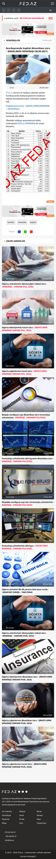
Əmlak (21, 819)
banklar (11, 222)
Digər (39, 819)
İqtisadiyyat (6, 815)
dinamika (22, 222)
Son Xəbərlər (7, 811)
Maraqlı (40, 815)
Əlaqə (4, 823)
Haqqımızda (41, 823)
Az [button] (50, 10)
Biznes (39, 811)
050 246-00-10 (10, 836)
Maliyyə (22, 811)
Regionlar (5, 819)
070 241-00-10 (10, 832)
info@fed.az (9, 840)
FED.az (9, 93)
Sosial (21, 815)
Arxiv (21, 823)
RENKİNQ (30, 123)
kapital (33, 222)
